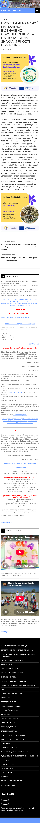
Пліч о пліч (5, 760)
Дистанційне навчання (10, 677)
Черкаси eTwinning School (11, 718)
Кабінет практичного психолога (13, 735)
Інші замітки (6, 522)
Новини (4, 19)
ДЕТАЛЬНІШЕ (34, 344)
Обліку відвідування (8, 727)
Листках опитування (20, 415)
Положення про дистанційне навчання (16, 681)
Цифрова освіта (7, 768)
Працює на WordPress (8, 820)
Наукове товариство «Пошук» (12, 660)
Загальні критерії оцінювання (12, 673)
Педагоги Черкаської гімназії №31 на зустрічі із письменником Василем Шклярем (19, 809)
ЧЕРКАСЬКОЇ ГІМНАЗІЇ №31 (20, 301)
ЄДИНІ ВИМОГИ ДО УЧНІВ (9, 669)
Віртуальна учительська (10, 723)
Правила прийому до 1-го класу (12, 693)
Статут (3, 689)
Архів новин (5, 714)
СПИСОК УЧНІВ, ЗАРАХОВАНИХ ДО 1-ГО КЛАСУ (20, 299)
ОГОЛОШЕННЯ (6, 516)
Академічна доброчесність (11, 706)
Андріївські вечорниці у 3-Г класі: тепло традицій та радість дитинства (19, 257)
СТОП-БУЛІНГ (5, 698)
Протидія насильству (9, 702)
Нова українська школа (9, 710)
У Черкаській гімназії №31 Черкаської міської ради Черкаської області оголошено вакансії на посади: (19, 245)
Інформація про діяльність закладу (14, 646)
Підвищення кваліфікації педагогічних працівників (20, 756)
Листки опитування (15, 392)
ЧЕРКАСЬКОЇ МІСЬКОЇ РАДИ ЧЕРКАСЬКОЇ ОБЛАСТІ (20, 303)
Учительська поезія (8, 785)
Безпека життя (6, 664)
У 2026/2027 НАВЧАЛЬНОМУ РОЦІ (20, 305)
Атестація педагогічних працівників (14, 752)
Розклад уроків (6, 772)
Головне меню (37, 10)
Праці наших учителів (9, 748)
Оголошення (12, 276)
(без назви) (5, 800)
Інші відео (5, 632)
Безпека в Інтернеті (8, 764)
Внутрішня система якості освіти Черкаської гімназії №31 (18, 655)
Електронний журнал (9, 731)
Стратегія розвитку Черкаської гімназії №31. (17, 650)
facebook (4, 777)
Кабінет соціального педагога (12, 739)
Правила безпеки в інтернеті (11, 781)
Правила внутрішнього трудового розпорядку (18, 685)
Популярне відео (13, 531)
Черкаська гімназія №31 (13, 10)
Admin (11, 49)
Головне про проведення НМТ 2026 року (20, 324)
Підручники (5, 743)
